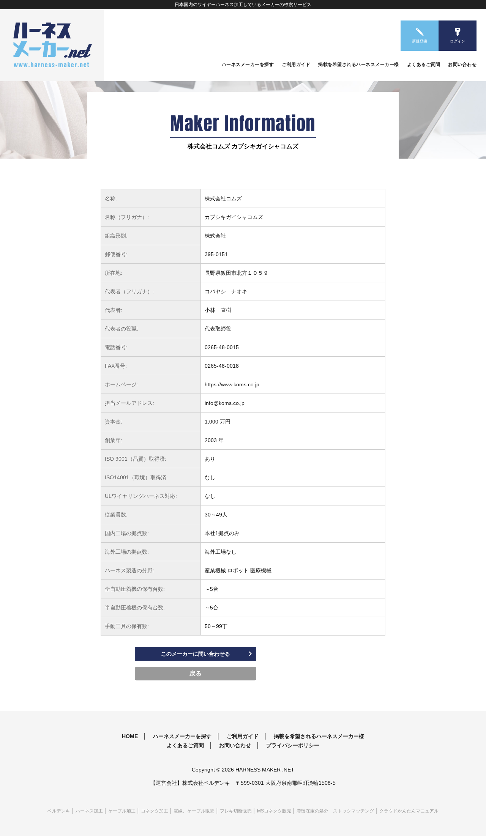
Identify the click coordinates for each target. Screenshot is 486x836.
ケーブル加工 (122, 811)
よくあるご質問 (423, 64)
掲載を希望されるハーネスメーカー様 (358, 64)
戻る (195, 673)
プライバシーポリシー (292, 745)
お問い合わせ (462, 64)
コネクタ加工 (154, 811)
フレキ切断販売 (236, 811)
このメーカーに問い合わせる (195, 654)
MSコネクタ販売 (274, 811)
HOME (130, 736)
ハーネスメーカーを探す (248, 64)
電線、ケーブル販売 (194, 811)
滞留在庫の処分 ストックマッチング (335, 811)
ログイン (457, 41)
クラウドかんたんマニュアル (409, 811)
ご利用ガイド (296, 64)
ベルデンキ (58, 811)
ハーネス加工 (89, 811)
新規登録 (419, 41)
